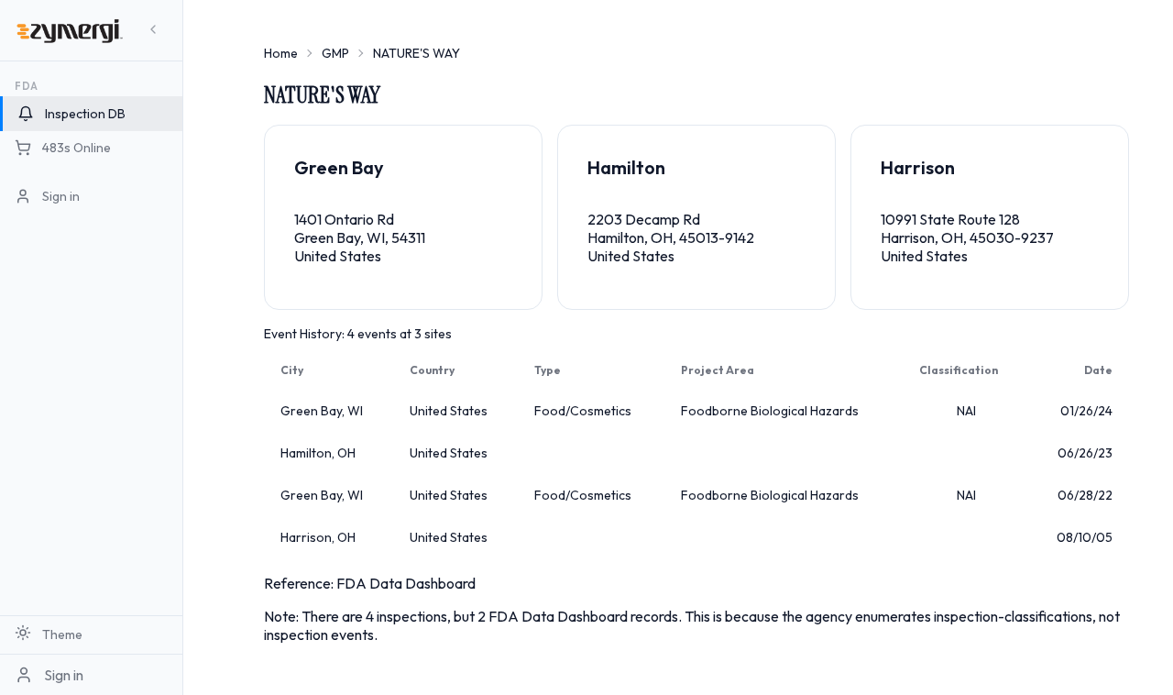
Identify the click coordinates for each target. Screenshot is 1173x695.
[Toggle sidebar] (153, 30)
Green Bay (339, 167)
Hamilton (626, 167)
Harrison (918, 167)
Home (281, 53)
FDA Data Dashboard (406, 583)
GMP (335, 53)
